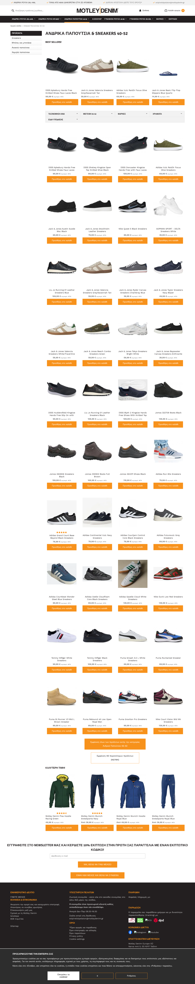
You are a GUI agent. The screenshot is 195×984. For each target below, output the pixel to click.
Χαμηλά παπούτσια (21, 52)
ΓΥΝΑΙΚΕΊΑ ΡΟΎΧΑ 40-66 (114, 19)
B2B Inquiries (16, 919)
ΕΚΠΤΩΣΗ (173, 19)
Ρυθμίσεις (131, 976)
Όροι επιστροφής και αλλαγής (82, 930)
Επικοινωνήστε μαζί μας (21, 910)
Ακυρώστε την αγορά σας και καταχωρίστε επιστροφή (34, 904)
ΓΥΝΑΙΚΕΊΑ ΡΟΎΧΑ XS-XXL (140, 19)
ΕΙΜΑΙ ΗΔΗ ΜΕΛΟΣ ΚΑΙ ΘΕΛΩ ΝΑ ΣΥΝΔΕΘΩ (97, 875)
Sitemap (14, 926)
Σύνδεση (145, 11)
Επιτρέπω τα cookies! (64, 975)
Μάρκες (160, 19)
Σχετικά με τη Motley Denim (23, 913)
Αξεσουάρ (96, 19)
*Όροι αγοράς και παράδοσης (83, 927)
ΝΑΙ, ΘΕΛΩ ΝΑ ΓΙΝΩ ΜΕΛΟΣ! (97, 864)
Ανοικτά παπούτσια (20, 47)
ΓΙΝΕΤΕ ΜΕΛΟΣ (17, 897)
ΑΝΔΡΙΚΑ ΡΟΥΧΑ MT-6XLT (48, 19)
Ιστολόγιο (14, 916)
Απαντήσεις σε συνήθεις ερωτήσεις (26, 907)
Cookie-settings (77, 939)
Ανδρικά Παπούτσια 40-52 (75, 19)
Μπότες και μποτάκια (21, 43)
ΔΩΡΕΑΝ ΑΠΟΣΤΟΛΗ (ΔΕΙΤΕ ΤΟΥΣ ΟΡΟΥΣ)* (124, 3)
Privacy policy (76, 936)
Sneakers (16, 38)
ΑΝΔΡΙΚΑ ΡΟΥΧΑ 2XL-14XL (22, 19)
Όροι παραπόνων (77, 933)
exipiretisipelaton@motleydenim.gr (170, 3)
